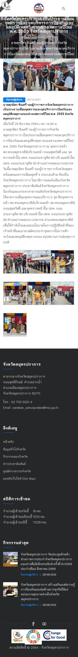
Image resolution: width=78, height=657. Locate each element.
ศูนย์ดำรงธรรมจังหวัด (17, 471)
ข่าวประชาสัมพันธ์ (14, 464)
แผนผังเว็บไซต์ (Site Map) (19, 478)
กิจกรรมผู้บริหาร (43, 37)
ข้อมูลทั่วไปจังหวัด (14, 449)
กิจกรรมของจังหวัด (15, 456)
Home (25, 37)
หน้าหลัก (8, 441)
